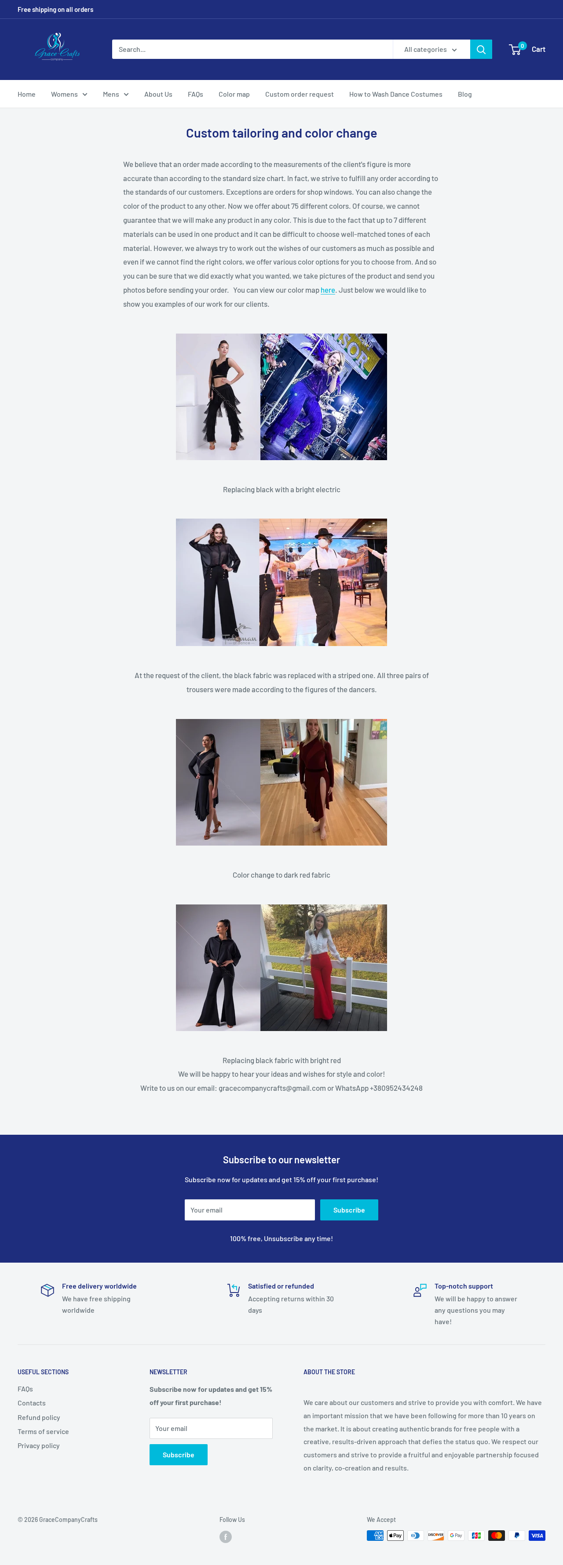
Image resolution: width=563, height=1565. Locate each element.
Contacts (32, 1402)
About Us (158, 94)
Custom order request (299, 94)
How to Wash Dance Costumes (395, 94)
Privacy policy (39, 1445)
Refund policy (39, 1417)
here (328, 289)
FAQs (195, 94)
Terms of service (43, 1431)
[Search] (481, 49)
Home (27, 94)
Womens (64, 94)
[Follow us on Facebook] (225, 1536)
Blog (465, 94)
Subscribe (349, 1210)
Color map (234, 94)
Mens (111, 94)
